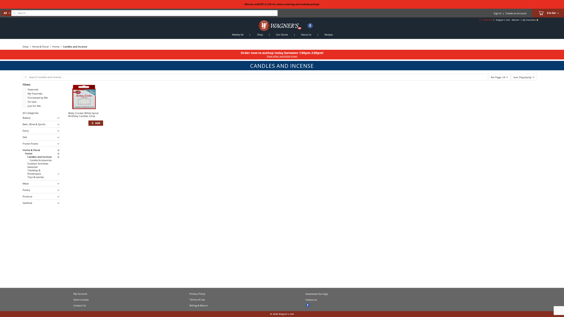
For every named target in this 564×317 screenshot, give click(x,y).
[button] (57, 118)
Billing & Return (198, 305)
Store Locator (81, 299)
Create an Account (515, 13)
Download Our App (317, 293)
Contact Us (79, 305)
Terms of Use (197, 299)
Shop (25, 46)
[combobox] (6, 13)
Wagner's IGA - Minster (507, 19)
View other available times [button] (282, 56)
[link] (308, 305)
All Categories (31, 113)
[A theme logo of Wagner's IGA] (277, 29)
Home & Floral (40, 46)
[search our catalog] (14, 13)
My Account (80, 293)
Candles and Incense (75, 46)
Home (55, 46)
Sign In (497, 13)
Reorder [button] (488, 19)
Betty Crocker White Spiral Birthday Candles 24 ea (83, 114)
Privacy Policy (197, 293)
